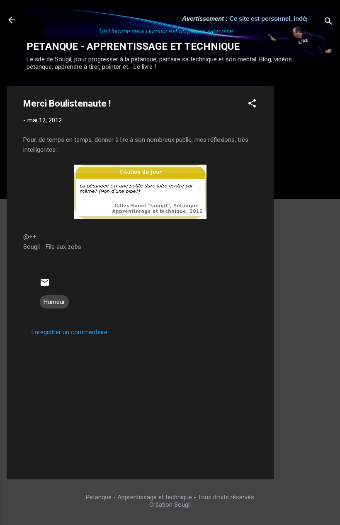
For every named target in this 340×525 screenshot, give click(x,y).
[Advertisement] (306, 210)
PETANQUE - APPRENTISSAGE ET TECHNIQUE (133, 46)
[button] (252, 104)
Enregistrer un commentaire (69, 332)
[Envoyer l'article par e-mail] (45, 285)
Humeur (54, 302)
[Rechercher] (328, 22)
